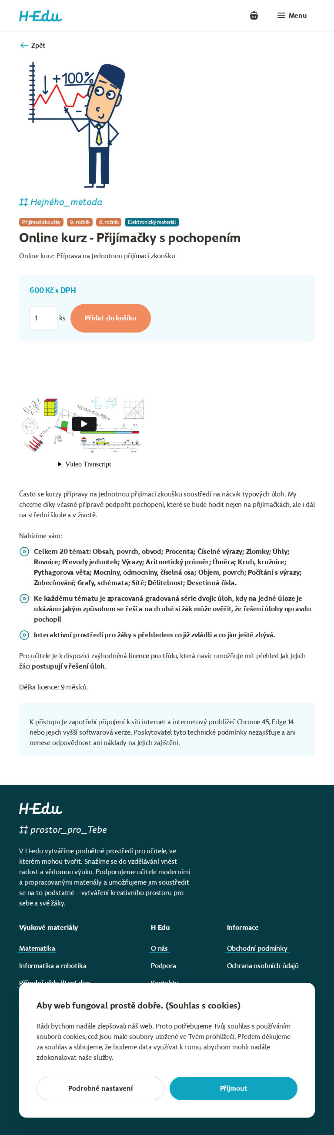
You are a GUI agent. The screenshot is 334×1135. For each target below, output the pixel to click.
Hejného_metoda (66, 201)
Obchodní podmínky (257, 948)
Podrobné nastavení (100, 1088)
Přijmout (233, 1088)
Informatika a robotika (52, 966)
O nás (159, 948)
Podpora (163, 966)
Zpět (38, 45)
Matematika (37, 948)
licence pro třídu (153, 656)
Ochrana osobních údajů (263, 966)
